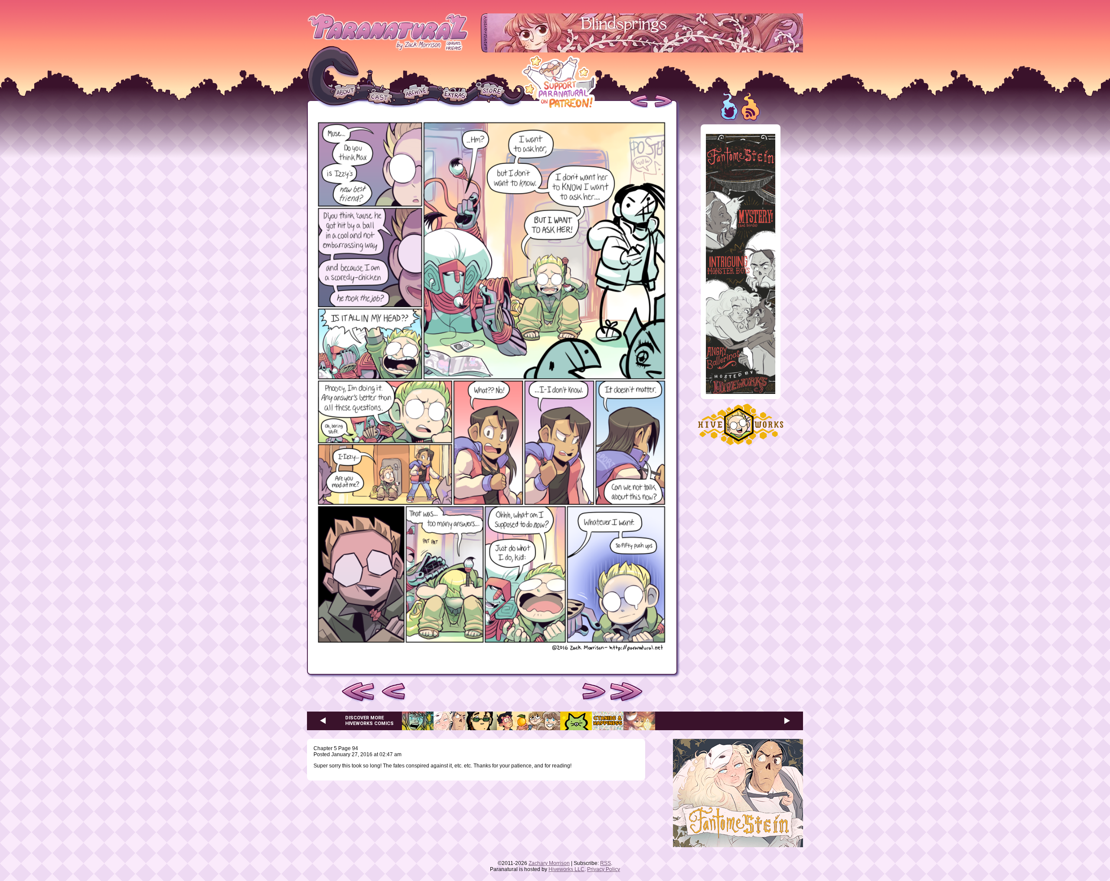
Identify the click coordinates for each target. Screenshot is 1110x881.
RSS (605, 863)
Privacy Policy (603, 869)
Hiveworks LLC (566, 869)
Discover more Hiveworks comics (369, 720)
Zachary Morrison (549, 863)
